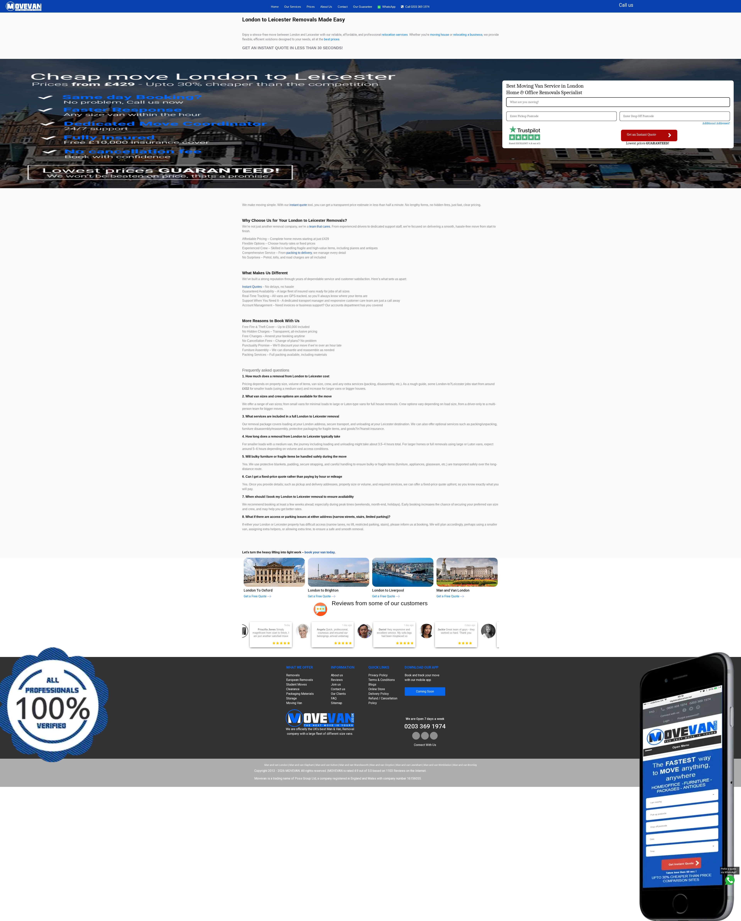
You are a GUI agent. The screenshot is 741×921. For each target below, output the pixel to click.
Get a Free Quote (255, 596)
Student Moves (296, 684)
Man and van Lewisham (409, 765)
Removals (293, 675)
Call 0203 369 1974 (417, 6)
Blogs (372, 684)
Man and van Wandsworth (353, 765)
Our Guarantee (362, 6)
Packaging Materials (300, 694)
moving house (439, 34)
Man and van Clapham (301, 765)
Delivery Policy (378, 694)
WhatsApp (388, 6)
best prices (331, 39)
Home (275, 6)
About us (326, 6)
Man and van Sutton (327, 765)
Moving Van (294, 703)
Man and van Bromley (465, 765)
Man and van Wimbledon (437, 765)
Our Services (292, 6)
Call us (626, 5)
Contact (343, 6)
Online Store (376, 689)
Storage (291, 698)
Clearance (292, 689)
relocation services (395, 34)
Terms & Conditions (381, 680)
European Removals (299, 680)
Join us (336, 684)
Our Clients (338, 694)
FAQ (334, 698)
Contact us (338, 689)
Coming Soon (425, 691)
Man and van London (276, 765)
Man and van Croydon (382, 765)
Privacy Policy (378, 675)
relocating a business (467, 34)
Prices (311, 6)
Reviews (337, 680)
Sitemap (336, 703)
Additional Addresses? (716, 123)
